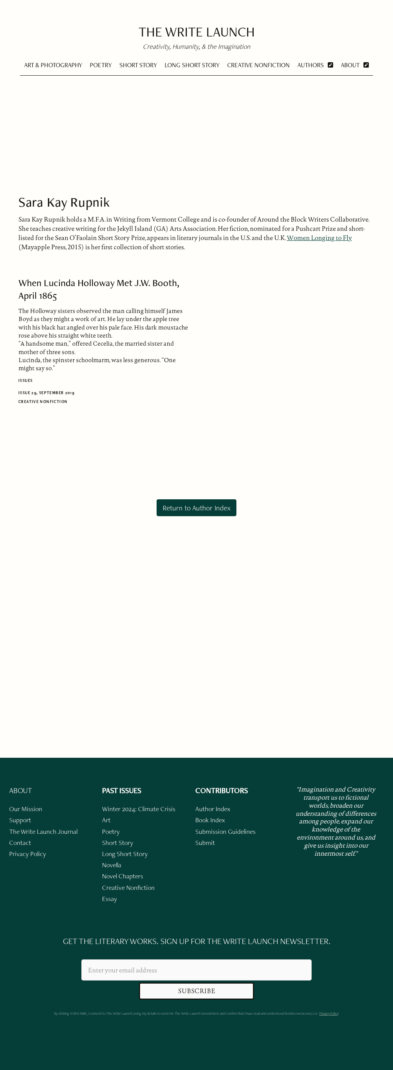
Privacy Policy (328, 1013)
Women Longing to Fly (319, 238)
